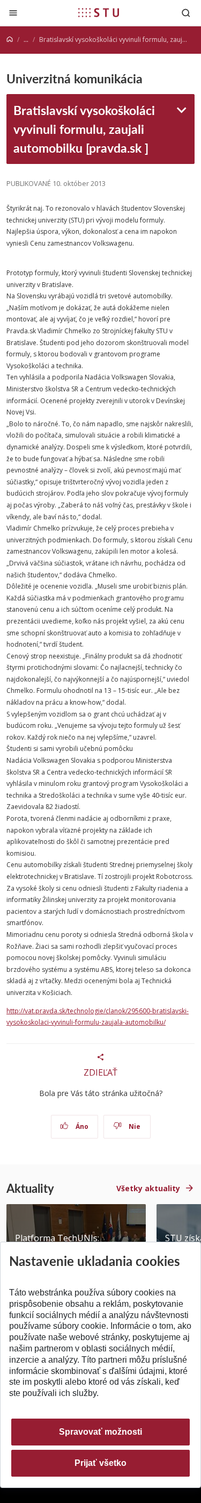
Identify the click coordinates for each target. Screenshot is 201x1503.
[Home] (9, 39)
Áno (81, 1126)
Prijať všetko (100, 1463)
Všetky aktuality (148, 1188)
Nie (133, 1126)
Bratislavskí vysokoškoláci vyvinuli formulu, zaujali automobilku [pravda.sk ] (84, 128)
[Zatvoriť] (13, 12)
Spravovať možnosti (100, 1431)
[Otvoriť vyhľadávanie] (186, 12)
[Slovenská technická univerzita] (98, 12)
